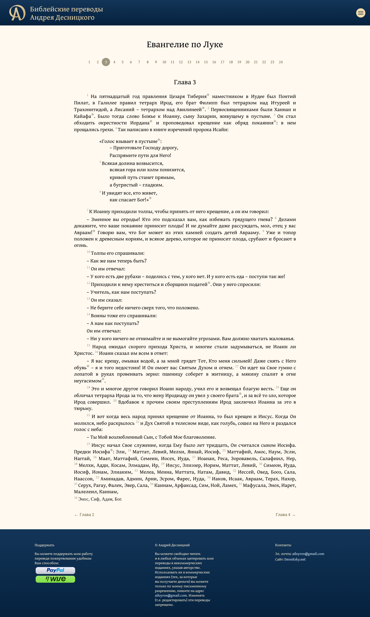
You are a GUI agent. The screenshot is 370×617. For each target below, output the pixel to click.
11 (172, 62)
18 (231, 62)
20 (247, 62)
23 (272, 62)
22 (264, 62)
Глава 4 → (286, 514)
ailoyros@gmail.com (171, 595)
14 (197, 62)
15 (206, 62)
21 (256, 62)
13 (189, 62)
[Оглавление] (360, 13)
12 (181, 62)
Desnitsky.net (295, 559)
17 (222, 62)
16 (214, 62)
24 (281, 62)
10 (164, 62)
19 (239, 62)
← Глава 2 (84, 514)
